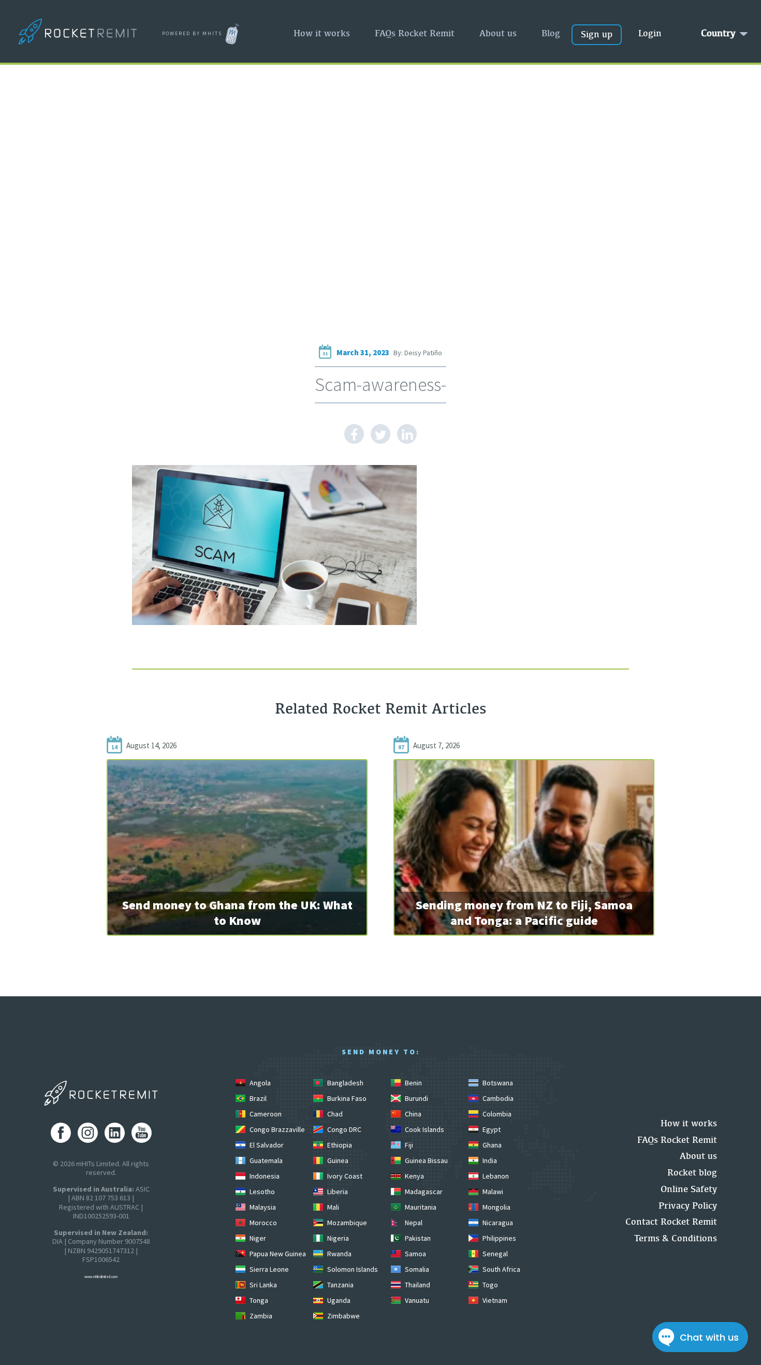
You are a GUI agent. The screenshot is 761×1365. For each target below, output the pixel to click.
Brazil (257, 1098)
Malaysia (262, 1207)
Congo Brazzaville (276, 1129)
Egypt (491, 1129)
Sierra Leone (268, 1269)
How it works (322, 32)
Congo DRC (343, 1129)
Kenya (413, 1176)
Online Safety (689, 1188)
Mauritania (419, 1207)
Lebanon (495, 1176)
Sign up (596, 33)
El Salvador (266, 1145)
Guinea (337, 1160)
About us (498, 32)
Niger (257, 1238)
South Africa (500, 1269)
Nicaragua (497, 1222)
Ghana (491, 1145)
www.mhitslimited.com (101, 1276)
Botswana (497, 1082)
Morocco (262, 1222)
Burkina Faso (346, 1098)
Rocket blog (692, 1172)
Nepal (412, 1222)
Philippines (498, 1238)
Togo (489, 1284)
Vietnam (494, 1300)
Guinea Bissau (425, 1160)
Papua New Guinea (277, 1253)
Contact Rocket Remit (671, 1221)
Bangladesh (344, 1082)
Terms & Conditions (675, 1237)
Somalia (416, 1269)
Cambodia (497, 1098)
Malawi (492, 1191)
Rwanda (339, 1253)
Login (650, 32)
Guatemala (265, 1160)
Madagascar (423, 1191)
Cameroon (265, 1114)
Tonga (258, 1300)
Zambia (260, 1315)
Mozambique (346, 1222)
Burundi (415, 1098)
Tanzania (340, 1284)
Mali (332, 1207)
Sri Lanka (262, 1284)
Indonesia (264, 1176)
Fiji (408, 1145)
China (412, 1114)
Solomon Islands (352, 1269)
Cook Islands (423, 1129)
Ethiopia (339, 1145)
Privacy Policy (687, 1205)
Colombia (496, 1114)
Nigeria (337, 1238)
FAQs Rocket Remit (415, 32)
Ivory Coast (344, 1176)
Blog (551, 32)
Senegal (494, 1253)
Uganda (338, 1300)
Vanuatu (416, 1300)
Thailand (416, 1284)
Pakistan (417, 1238)
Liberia (337, 1191)
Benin (412, 1082)
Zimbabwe (343, 1315)
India (489, 1160)
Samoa (414, 1253)
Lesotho (261, 1191)
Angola (259, 1082)
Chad (334, 1114)
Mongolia (495, 1207)
